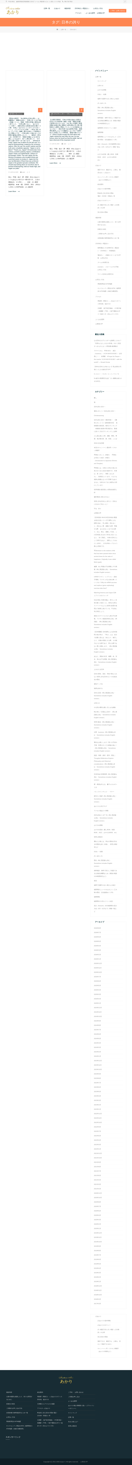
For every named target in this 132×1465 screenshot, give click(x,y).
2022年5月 (97, 1136)
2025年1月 (97, 1003)
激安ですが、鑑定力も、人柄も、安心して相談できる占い (109, 1342)
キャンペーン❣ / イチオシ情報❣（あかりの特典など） (108, 178)
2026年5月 (97, 941)
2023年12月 (98, 1060)
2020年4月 (97, 1215)
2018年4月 (97, 1299)
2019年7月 (97, 1255)
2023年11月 (98, 1065)
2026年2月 (97, 954)
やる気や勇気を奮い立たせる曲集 (105, 707)
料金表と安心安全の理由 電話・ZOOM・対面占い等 (109, 194)
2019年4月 (97, 1268)
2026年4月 (97, 946)
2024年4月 (97, 1043)
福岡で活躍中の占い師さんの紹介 (108, 99)
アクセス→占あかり (43, 1408)
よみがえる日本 (99, 669)
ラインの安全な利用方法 (105, 274)
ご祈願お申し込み (74, 1396)
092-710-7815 (68, 1)
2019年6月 (97, 1259)
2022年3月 (97, 1144)
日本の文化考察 (99, 443)
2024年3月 (97, 1047)
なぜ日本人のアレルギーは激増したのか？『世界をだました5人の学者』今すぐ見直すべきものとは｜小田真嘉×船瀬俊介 (107, 343)
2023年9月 (97, 1074)
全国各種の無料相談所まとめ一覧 (108, 238)
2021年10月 (98, 1158)
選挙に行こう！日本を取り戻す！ (105, 411)
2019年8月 (97, 1250)
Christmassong (99, 415)
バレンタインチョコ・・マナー (104, 791)
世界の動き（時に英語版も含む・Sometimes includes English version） (105, 725)
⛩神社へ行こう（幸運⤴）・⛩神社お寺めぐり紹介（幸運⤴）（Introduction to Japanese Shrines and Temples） (105, 459)
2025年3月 (97, 994)
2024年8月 (97, 1025)
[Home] (57, 29)
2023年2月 (97, 1105)
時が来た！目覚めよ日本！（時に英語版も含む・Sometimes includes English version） (105, 714)
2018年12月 (98, 1286)
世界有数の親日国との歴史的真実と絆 (105, 491)
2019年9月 (97, 1246)
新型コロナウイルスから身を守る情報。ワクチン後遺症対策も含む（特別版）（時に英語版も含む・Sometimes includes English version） (105, 621)
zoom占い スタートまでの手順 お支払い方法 (109, 268)
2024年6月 (97, 1034)
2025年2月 (97, 999)
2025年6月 (97, 981)
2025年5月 (97, 985)
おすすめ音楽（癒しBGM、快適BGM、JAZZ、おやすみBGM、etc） (108, 157)
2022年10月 (98, 1122)
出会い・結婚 (102, 94)
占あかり (57, 8)
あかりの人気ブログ (100, 806)
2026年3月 (97, 950)
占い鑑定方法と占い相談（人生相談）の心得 (108, 206)
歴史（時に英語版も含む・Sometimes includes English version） (107, 110)
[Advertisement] (66, 48)
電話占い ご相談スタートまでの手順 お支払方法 (109, 256)
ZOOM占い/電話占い (82, 8)
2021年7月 (97, 1171)
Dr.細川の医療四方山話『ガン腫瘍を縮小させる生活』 (108, 379)
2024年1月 (97, 1056)
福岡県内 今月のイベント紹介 (107, 128)
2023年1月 (97, 1109)
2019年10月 (98, 1242)
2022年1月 (97, 1149)
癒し (95, 398)
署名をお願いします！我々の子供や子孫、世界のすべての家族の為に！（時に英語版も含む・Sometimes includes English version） (105, 746)
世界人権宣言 (98, 837)
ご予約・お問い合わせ (117, 11)
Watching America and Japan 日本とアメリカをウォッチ (105, 594)
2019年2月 (97, 1277)
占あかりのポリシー (104, 200)
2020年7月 (97, 1206)
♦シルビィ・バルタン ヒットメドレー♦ (106, 374)
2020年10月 (98, 1197)
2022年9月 (97, 1127)
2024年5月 (97, 1038)
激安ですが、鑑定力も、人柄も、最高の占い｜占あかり (109, 171)
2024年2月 (97, 1052)
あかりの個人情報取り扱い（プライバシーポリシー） (81, 1407)
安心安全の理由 (103, 212)
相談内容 (67, 8)
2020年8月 (97, 1202)
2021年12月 (98, 1153)
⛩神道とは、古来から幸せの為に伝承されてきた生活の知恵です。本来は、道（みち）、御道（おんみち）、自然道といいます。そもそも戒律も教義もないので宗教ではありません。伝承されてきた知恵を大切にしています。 (105, 476)
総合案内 (100, 184)
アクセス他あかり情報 (101, 810)
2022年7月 (97, 1131)
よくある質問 (90, 13)
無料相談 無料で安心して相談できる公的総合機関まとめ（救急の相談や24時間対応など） (109, 120)
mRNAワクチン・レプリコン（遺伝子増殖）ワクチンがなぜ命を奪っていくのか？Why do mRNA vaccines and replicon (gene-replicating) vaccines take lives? (105, 582)
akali (23, 172)
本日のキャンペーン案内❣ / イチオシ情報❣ (105, 449)
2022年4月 (97, 1140)
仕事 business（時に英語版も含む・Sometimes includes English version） (105, 735)
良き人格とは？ (73, 1421)
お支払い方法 (98, 8)
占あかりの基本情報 (104, 189)
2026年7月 (97, 932)
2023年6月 (97, 1087)
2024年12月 (98, 1007)
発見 (95, 881)
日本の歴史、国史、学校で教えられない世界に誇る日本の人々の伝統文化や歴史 (105, 676)
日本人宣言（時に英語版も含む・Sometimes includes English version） (105, 695)
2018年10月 (98, 1295)
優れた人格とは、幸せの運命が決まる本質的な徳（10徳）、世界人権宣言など (105, 844)
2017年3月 (97, 1303)
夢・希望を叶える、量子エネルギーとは (105, 786)
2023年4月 (97, 1096)
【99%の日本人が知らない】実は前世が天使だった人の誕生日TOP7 (107, 368)
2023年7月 (97, 1083)
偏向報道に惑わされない (16, 114)
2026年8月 (97, 928)
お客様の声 (101, 13)
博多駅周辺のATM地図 (105, 284)
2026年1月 (97, 959)
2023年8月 (97, 1078)
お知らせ (100, 85)
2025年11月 (98, 968)
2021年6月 (97, 1175)
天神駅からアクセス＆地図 (46, 1404)
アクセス (78, 13)
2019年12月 (98, 1233)
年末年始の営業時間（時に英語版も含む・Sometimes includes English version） (105, 777)
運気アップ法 (98, 684)
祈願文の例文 (102, 229)
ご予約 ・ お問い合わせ (75, 1392)
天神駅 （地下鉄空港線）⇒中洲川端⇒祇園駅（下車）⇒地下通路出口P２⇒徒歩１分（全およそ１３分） (109, 311)
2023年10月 (98, 1069)
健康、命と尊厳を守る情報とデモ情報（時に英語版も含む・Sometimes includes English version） (105, 569)
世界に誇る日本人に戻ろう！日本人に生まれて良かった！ (65, 114)
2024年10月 (98, 1016)
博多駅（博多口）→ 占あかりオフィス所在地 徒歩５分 (109, 302)
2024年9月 (97, 1021)
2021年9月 (97, 1162)
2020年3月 (97, 1219)
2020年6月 (97, 1211)
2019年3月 (97, 1272)
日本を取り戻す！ (99, 406)
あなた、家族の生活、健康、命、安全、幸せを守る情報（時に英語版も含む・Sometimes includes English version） (105, 660)
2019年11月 (98, 1237)
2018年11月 (98, 1290)
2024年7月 (97, 1030)
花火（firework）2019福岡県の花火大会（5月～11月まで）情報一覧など (109, 147)
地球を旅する (98, 688)
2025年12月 (98, 963)
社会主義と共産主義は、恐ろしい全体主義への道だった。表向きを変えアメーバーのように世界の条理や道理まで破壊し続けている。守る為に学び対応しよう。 (105, 605)
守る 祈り (97, 508)
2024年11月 (98, 1012)
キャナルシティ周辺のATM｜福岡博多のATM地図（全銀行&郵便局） (109, 289)
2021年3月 (97, 1184)
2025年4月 (97, 990)
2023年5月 (97, 1091)
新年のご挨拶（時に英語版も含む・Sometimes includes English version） (105, 799)
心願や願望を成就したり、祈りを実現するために (109, 223)
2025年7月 (97, 976)
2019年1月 (97, 1281)
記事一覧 (47, 8)
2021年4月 (97, 1180)
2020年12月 (98, 1193)
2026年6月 (97, 937)
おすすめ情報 (102, 90)
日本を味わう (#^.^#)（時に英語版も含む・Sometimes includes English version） (105, 818)
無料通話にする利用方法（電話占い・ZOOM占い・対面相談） (108, 249)
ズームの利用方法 (103, 262)
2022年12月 (98, 1113)
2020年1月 (97, 1228)
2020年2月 (97, 1224)
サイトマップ (102, 81)
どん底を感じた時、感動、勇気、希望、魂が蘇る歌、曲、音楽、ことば (105, 437)
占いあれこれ (102, 103)
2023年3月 (97, 1100)
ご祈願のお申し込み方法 (105, 233)
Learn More (12, 191)
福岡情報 (100, 132)
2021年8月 (97, 1166)
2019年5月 (97, 1264)
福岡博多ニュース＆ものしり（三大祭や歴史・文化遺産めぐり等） (109, 138)
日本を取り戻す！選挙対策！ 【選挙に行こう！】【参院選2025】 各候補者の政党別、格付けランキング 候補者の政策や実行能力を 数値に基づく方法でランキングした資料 (105, 425)
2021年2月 (97, 1189)
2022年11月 (98, 1118)
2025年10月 (98, 972)
